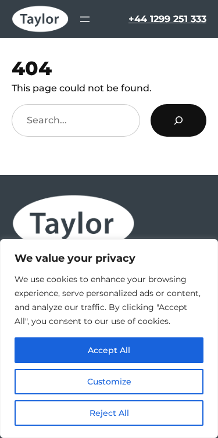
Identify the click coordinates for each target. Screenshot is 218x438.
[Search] (178, 120)
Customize (109, 381)
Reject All (109, 413)
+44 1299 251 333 (167, 18)
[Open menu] (85, 19)
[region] (109, 338)
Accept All (109, 350)
